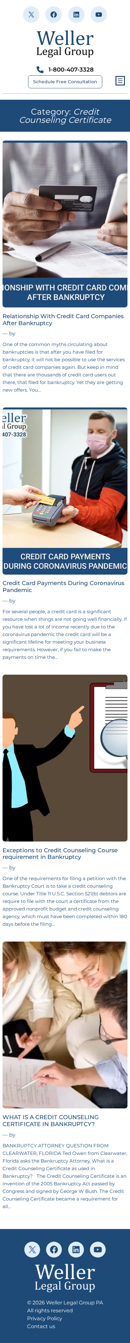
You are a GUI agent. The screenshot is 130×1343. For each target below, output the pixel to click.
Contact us (41, 1326)
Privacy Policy (44, 1318)
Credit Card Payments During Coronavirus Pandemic (63, 587)
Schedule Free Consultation (65, 82)
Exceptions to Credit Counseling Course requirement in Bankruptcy (60, 854)
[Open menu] (120, 81)
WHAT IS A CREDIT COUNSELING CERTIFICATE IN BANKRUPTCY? (51, 1121)
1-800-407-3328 (71, 69)
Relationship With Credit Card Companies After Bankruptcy (63, 320)
